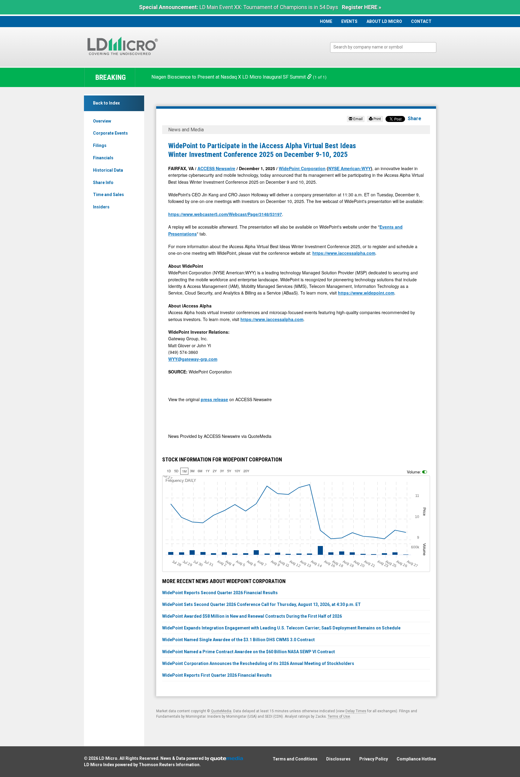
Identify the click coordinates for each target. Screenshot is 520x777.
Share (414, 118)
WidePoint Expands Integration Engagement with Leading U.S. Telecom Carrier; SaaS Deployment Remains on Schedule (281, 628)
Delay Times (355, 711)
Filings (100, 145)
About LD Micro (384, 21)
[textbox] (386, 47)
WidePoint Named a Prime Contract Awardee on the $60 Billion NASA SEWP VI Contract (248, 651)
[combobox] (383, 47)
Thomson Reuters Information (169, 764)
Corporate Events (110, 133)
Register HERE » (361, 7)
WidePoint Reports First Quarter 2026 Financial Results (217, 675)
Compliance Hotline (416, 759)
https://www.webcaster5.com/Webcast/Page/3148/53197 (225, 214)
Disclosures (338, 759)
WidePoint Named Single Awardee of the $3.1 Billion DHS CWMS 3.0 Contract (238, 639)
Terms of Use (339, 716)
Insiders (101, 206)
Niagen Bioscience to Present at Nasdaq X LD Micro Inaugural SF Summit (229, 77)
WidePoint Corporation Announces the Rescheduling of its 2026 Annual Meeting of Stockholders (258, 663)
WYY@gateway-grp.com (192, 359)
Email (357, 119)
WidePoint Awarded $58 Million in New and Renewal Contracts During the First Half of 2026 (252, 616)
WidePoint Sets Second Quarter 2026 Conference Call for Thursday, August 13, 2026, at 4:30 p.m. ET (261, 604)
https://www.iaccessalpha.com (343, 253)
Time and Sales (108, 194)
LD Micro (108, 758)
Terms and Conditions (295, 759)
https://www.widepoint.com (366, 293)
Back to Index (106, 103)
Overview (102, 121)
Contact (421, 21)
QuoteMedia (221, 711)
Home (326, 21)
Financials (103, 157)
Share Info (103, 182)
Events (349, 21)
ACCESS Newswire (216, 168)
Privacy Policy (373, 759)
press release (214, 399)
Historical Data (108, 170)
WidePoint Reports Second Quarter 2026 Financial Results (220, 592)
